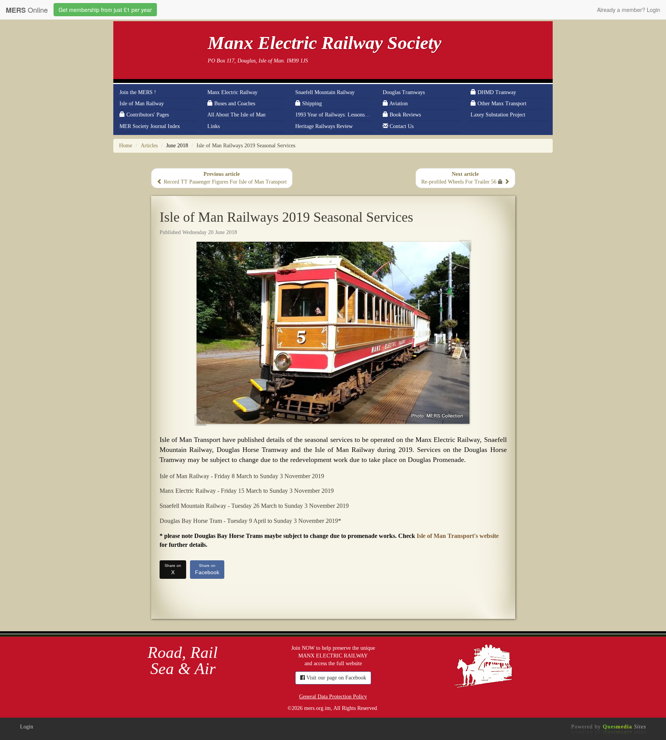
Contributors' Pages (147, 115)
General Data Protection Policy (333, 697)
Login (26, 727)
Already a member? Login (628, 9)
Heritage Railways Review (324, 126)
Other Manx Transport (501, 103)
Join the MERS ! (137, 92)
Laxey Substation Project (498, 115)
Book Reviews (404, 115)
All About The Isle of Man (236, 115)
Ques (624, 727)
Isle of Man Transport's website (458, 536)
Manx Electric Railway (232, 92)
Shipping (311, 103)
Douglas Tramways (404, 92)
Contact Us (401, 126)
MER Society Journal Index (149, 126)
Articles (149, 145)
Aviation (398, 103)
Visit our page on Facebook (335, 678)
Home (125, 145)
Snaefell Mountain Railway (325, 92)
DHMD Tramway (496, 92)
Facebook (207, 569)
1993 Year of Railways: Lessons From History (333, 115)
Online (27, 10)
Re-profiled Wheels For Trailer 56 (459, 178)
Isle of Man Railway (141, 103)
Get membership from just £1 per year (105, 9)
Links (213, 126)
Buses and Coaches (234, 103)
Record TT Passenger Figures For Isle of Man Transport (224, 178)
